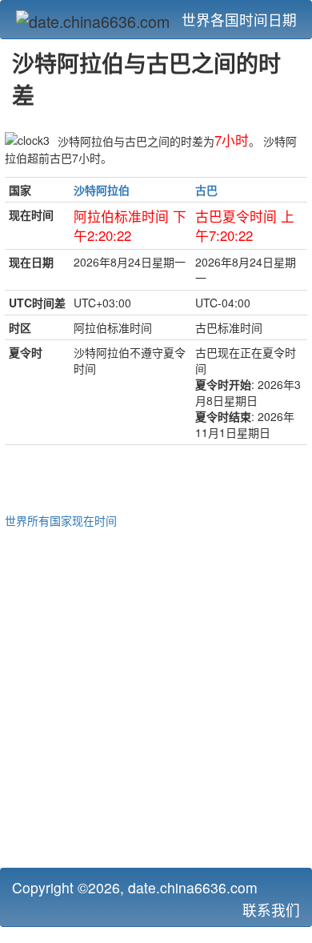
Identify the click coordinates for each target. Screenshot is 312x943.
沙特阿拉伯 (102, 190)
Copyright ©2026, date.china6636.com (135, 887)
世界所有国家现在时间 (61, 520)
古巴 (206, 190)
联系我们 (271, 910)
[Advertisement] (156, 696)
